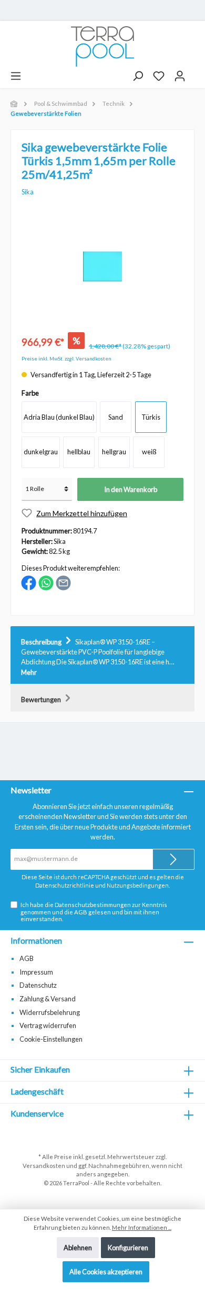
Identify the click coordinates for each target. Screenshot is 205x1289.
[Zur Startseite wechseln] (102, 46)
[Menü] (15, 76)
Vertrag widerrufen (47, 1025)
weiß (149, 451)
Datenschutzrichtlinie (64, 885)
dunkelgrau (41, 451)
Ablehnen (78, 1247)
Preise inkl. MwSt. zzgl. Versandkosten (66, 359)
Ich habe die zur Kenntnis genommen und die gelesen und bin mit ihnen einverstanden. (93, 911)
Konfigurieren (128, 1247)
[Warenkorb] (195, 72)
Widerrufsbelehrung (49, 1012)
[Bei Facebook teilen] (28, 582)
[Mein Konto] (179, 76)
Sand (115, 417)
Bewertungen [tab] (41, 699)
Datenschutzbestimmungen (93, 904)
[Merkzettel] (158, 76)
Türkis (150, 417)
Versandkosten (44, 1165)
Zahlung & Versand (47, 999)
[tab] (102, 655)
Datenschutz (38, 985)
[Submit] (173, 859)
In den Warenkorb (130, 489)
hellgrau (114, 451)
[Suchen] (137, 76)
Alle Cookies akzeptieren (105, 1272)
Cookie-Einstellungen (51, 1039)
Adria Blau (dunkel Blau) (59, 417)
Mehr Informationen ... (141, 1227)
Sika (28, 192)
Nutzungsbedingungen (138, 885)
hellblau (78, 451)
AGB (80, 912)
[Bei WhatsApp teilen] (46, 582)
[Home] (15, 103)
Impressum (36, 972)
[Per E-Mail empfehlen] (63, 582)
